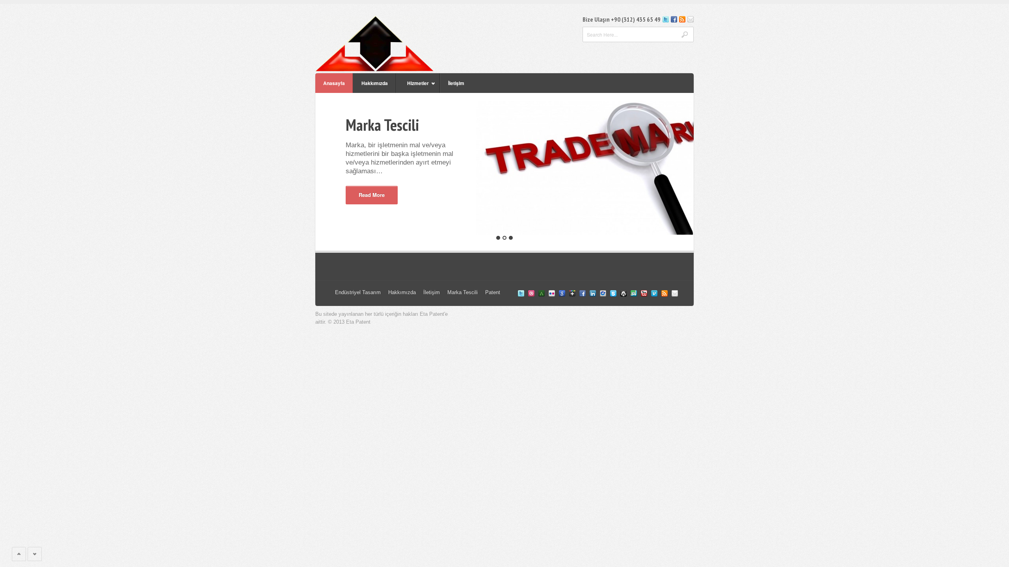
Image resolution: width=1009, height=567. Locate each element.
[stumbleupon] (634, 294)
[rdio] (603, 294)
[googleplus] (572, 294)
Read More (372, 194)
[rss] (682, 20)
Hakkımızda (374, 83)
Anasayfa (334, 83)
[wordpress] (623, 294)
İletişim (456, 83)
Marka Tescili (462, 292)
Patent (492, 292)
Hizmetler (412, 86)
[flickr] (552, 294)
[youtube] (644, 294)
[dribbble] (531, 294)
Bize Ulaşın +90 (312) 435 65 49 (622, 19)
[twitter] (666, 20)
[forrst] (541, 294)
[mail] (690, 20)
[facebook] (674, 20)
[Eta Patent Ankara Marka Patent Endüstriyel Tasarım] (374, 69)
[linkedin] (593, 294)
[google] (562, 294)
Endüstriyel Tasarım (358, 292)
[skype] (613, 294)
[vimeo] (654, 294)
